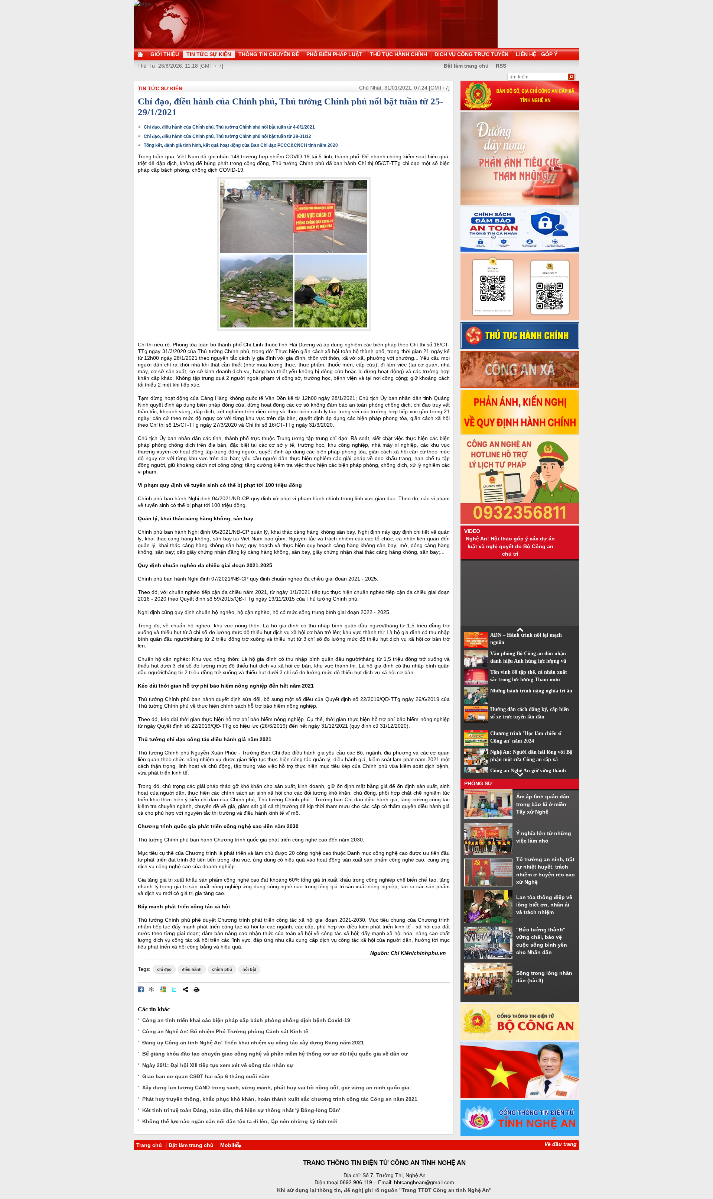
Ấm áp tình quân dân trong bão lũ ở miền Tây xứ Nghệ (542, 804)
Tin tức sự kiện (160, 88)
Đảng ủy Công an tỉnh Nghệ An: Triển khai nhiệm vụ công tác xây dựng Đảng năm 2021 (253, 1043)
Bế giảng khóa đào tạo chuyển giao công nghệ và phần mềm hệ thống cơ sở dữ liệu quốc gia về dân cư (275, 1054)
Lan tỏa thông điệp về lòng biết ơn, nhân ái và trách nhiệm (544, 904)
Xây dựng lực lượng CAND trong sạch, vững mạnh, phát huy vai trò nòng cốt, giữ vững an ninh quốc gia (275, 1087)
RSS (501, 66)
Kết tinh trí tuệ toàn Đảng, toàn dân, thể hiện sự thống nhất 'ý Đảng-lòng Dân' (241, 1110)
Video (472, 531)
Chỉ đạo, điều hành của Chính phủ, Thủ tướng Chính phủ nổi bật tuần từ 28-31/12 (227, 136)
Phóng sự (478, 783)
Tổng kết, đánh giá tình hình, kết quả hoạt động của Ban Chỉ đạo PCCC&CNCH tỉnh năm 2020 (241, 145)
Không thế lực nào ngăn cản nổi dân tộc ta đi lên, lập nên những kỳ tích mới (240, 1121)
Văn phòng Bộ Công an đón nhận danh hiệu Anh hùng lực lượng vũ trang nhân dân (528, 661)
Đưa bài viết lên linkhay (152, 989)
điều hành (192, 969)
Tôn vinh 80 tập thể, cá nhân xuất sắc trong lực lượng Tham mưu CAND (528, 679)
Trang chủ (149, 1145)
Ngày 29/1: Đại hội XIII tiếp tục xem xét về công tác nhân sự (217, 1065)
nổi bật (249, 969)
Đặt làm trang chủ (466, 66)
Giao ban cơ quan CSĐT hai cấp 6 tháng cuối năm (205, 1076)
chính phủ (222, 969)
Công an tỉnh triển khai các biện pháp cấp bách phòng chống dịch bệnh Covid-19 (246, 1020)
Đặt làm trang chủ (191, 1145)
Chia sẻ (185, 989)
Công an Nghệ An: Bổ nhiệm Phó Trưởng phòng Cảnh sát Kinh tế (225, 1031)
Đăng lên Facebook (141, 989)
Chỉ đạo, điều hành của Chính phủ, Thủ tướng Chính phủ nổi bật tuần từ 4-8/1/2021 (229, 127)
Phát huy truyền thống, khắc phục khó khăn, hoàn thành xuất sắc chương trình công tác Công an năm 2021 (279, 1099)
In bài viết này (196, 989)
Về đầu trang (560, 1144)
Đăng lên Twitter (174, 989)
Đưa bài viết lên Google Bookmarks (163, 989)
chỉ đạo (164, 969)
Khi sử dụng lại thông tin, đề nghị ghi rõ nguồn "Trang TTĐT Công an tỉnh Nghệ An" (384, 1190)
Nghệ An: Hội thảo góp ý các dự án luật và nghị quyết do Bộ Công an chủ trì (510, 546)
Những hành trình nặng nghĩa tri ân (531, 691)
